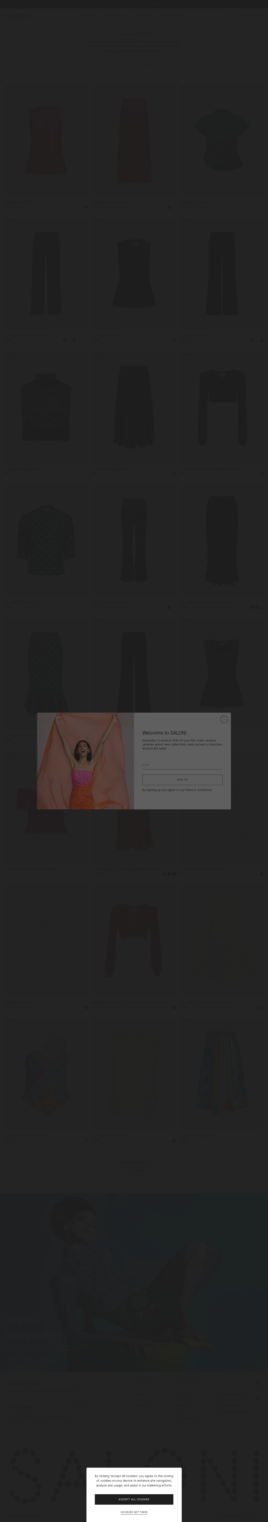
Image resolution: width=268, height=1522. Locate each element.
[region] (134, 761)
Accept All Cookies (134, 1499)
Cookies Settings (134, 1512)
